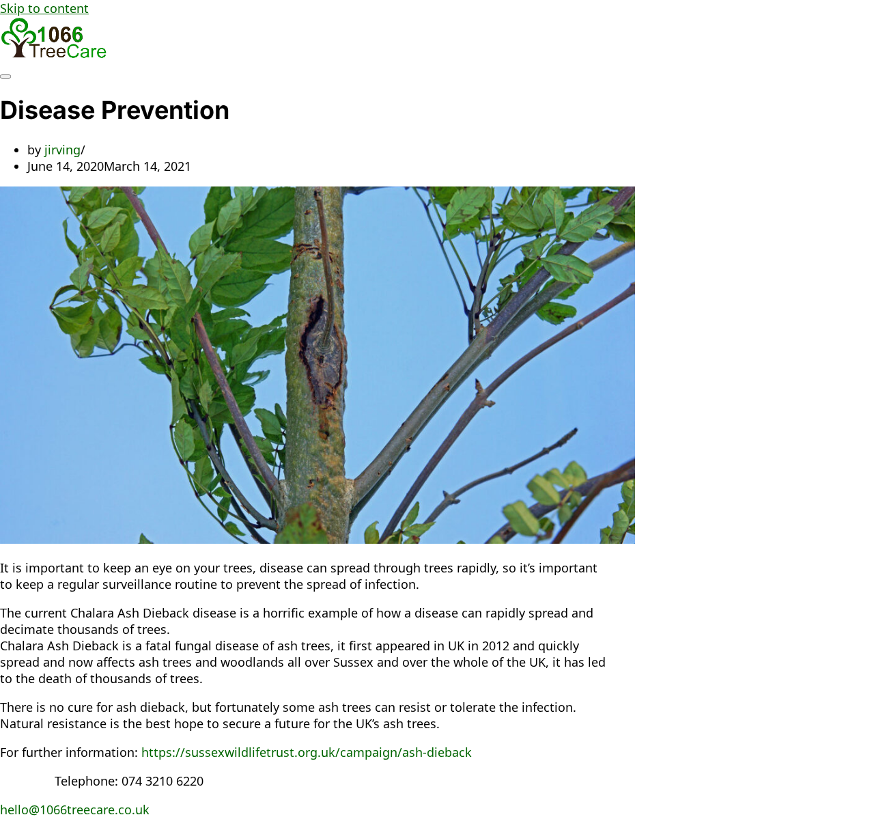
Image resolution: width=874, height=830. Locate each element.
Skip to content (44, 8)
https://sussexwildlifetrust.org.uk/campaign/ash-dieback (306, 752)
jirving (62, 149)
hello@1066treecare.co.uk (75, 809)
